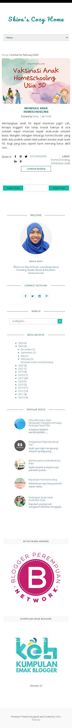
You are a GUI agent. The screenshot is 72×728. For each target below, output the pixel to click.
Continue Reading (36, 168)
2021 (21, 368)
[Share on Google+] (21, 161)
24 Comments (38, 156)
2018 (21, 375)
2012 (21, 391)
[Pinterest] (47, 296)
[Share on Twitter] (26, 156)
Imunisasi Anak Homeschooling (36, 109)
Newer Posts (13, 188)
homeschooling (60, 159)
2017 (21, 378)
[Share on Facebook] (15, 156)
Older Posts (59, 188)
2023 (21, 346)
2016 (21, 381)
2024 (21, 343)
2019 (21, 371)
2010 (21, 397)
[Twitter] (33, 296)
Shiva (30, 116)
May (23, 355)
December (26, 349)
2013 (21, 387)
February (26, 359)
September (27, 352)
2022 (21, 365)
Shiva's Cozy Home (36, 19)
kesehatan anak (60, 163)
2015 (21, 384)
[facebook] (26, 296)
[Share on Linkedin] (15, 161)
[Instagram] (40, 296)
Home (5, 55)
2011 (21, 394)
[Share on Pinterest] (21, 156)
